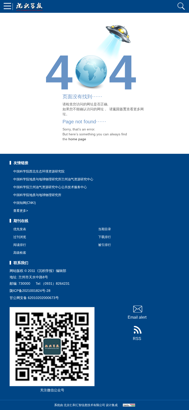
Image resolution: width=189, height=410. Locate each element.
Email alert (137, 317)
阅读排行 (19, 245)
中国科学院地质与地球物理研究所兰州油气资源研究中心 (53, 179)
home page (77, 139)
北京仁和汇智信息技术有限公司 (84, 405)
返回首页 (119, 109)
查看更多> (20, 210)
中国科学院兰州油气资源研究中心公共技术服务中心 (50, 187)
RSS (137, 339)
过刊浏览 (19, 237)
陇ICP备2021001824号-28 (30, 291)
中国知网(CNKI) (24, 203)
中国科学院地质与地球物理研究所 (37, 195)
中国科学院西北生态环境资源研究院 (38, 171)
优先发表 (19, 229)
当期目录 (104, 229)
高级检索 (19, 252)
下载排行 (104, 237)
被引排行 (104, 245)
